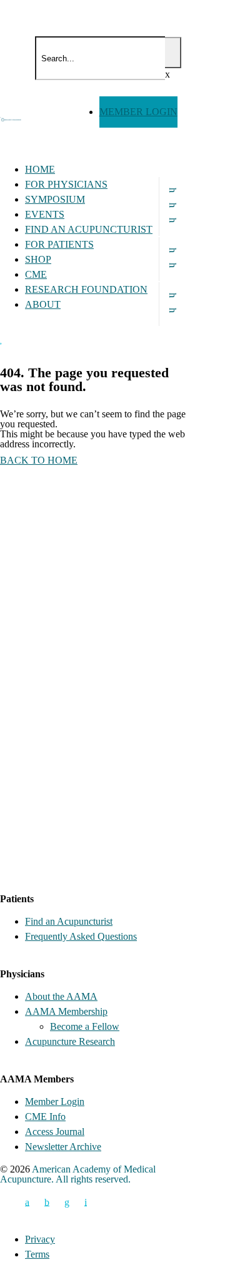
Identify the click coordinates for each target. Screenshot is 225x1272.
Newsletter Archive (63, 1146)
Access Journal (54, 1131)
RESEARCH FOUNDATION (86, 289)
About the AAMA (61, 996)
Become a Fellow (84, 1026)
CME (36, 274)
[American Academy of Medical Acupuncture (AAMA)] (17, 70)
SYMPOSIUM (55, 199)
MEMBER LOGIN (138, 111)
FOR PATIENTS (59, 244)
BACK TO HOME (39, 460)
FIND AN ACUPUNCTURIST (88, 229)
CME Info (45, 1116)
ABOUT (43, 304)
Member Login (54, 1101)
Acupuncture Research (70, 1041)
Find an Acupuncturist (68, 921)
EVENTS (44, 214)
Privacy (40, 1239)
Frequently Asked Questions (81, 936)
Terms (37, 1254)
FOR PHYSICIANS (66, 184)
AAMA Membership (66, 1011)
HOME (40, 169)
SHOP (38, 259)
